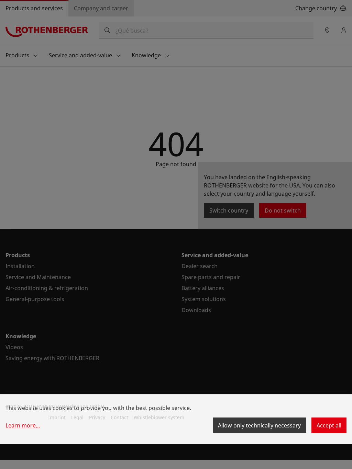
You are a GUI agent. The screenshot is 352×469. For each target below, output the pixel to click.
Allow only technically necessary (259, 425)
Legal (77, 417)
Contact (119, 417)
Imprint (57, 417)
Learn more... (23, 425)
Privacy (97, 417)
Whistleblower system (159, 417)
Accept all (329, 425)
